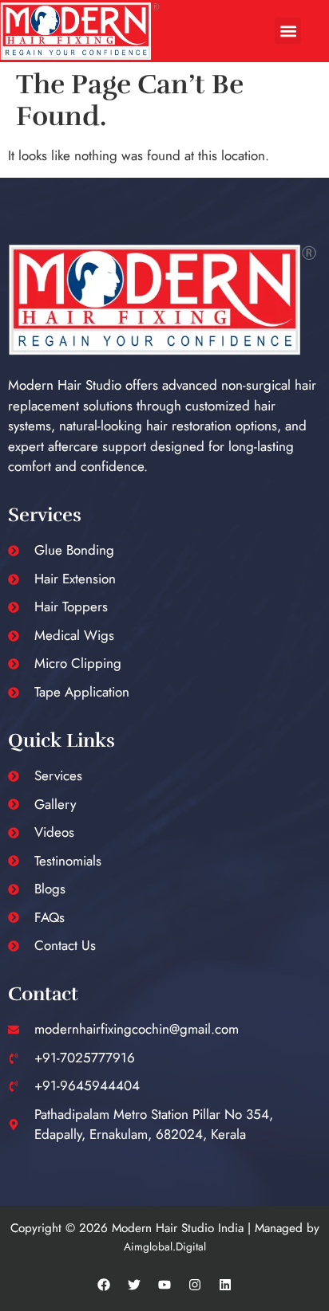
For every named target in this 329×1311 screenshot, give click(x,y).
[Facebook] (104, 1284)
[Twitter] (134, 1284)
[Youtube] (164, 1284)
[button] (288, 31)
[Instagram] (195, 1284)
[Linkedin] (225, 1284)
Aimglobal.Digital (165, 1246)
